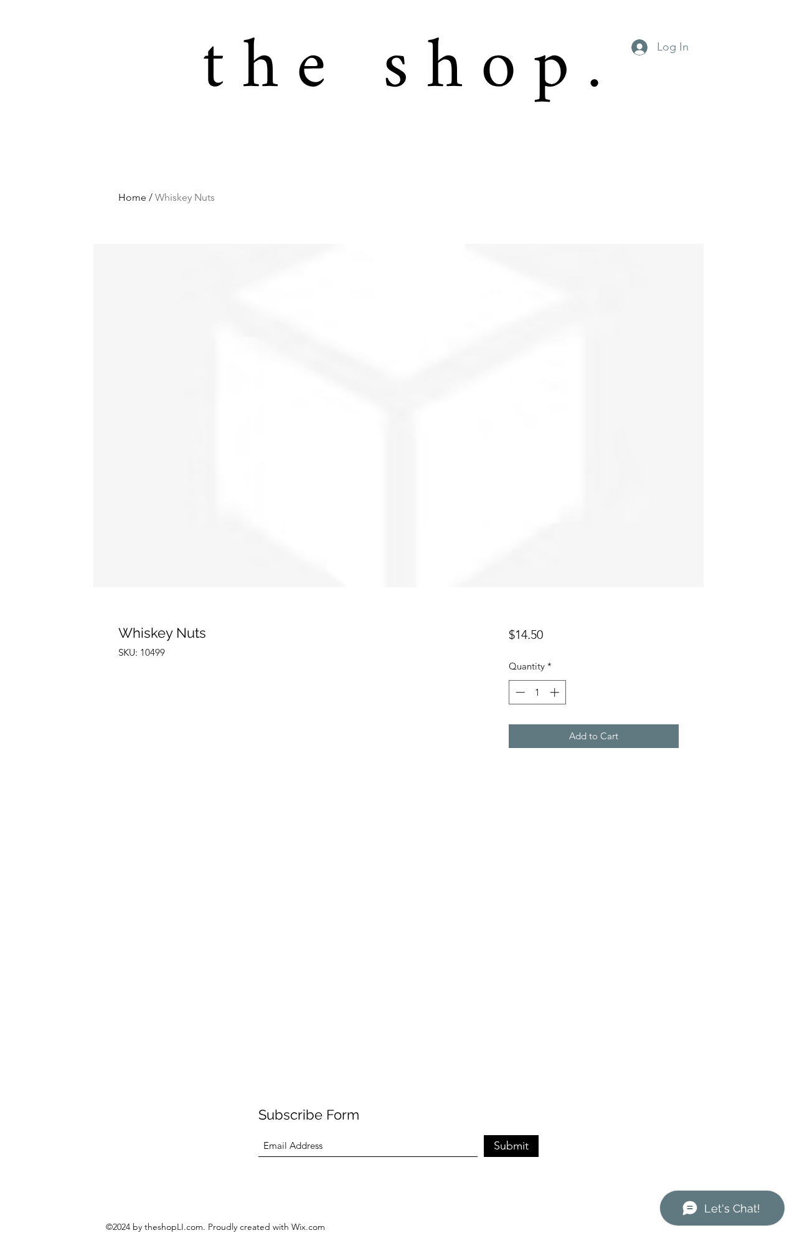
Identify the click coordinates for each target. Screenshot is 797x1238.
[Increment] (555, 692)
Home (132, 197)
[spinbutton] (537, 692)
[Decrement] (519, 692)
